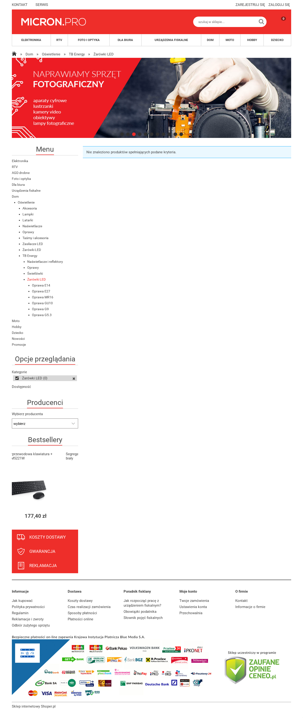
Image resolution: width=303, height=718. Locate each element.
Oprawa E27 (41, 291)
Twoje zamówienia (194, 601)
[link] (151, 98)
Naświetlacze (32, 226)
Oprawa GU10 (42, 303)
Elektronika (20, 161)
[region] (151, 98)
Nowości (18, 339)
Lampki (27, 214)
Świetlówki (35, 273)
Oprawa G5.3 (42, 315)
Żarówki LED (31, 250)
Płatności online (80, 619)
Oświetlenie (26, 202)
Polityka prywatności (28, 607)
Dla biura (18, 184)
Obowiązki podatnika (140, 611)
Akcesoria (29, 208)
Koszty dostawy (80, 601)
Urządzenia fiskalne (26, 190)
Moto (16, 321)
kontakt (19, 5)
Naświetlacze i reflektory (45, 262)
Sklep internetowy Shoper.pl (34, 706)
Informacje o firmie (250, 607)
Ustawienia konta (193, 607)
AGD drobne (21, 173)
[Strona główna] (53, 22)
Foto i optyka (21, 179)
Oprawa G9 (40, 309)
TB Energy (29, 256)
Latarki (27, 220)
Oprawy (28, 232)
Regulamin (20, 613)
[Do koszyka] (70, 516)
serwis (42, 5)
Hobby (17, 327)
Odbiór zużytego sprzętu (31, 625)
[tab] (122, 134)
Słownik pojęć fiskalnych (143, 618)
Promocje (19, 344)
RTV (15, 167)
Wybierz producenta (27, 414)
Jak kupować (22, 601)
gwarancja (42, 551)
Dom (15, 196)
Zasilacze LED (32, 244)
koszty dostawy (47, 537)
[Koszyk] (279, 26)
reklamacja (43, 565)
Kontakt (241, 601)
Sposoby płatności (82, 613)
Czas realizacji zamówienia (89, 607)
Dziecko (17, 333)
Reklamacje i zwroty (28, 619)
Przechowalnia (190, 613)
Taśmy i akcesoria (35, 238)
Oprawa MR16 (42, 297)
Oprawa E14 (41, 285)
